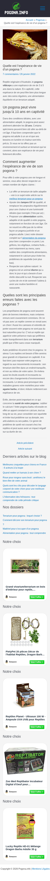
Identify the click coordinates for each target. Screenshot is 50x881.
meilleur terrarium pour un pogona (26, 199)
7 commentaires (10, 74)
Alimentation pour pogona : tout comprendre (24, 533)
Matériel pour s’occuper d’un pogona (21, 529)
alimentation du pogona (34, 238)
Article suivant (25, 449)
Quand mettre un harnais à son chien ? (22, 472)
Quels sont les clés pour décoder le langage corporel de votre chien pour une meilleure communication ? (24, 488)
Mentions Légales (41, 869)
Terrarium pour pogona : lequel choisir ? (22, 516)
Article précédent (25, 443)
